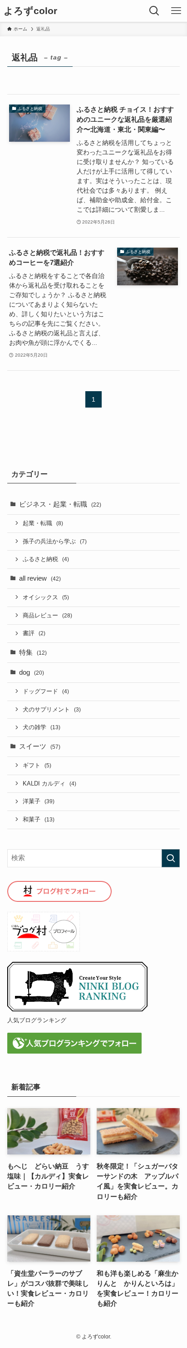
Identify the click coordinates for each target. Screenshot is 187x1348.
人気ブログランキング (36, 1020)
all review (40, 578)
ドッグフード (46, 691)
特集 (33, 652)
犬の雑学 (41, 727)
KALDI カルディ (49, 783)
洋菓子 (38, 801)
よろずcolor (30, 11)
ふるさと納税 (46, 559)
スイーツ (39, 746)
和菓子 (38, 819)
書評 (34, 633)
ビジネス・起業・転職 (60, 504)
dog (31, 672)
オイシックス (46, 597)
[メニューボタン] (176, 11)
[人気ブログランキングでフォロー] (74, 1051)
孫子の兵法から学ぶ (55, 541)
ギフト (37, 765)
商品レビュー (47, 615)
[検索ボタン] (154, 11)
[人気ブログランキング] (77, 1009)
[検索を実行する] (171, 858)
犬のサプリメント (52, 709)
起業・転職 (43, 523)
